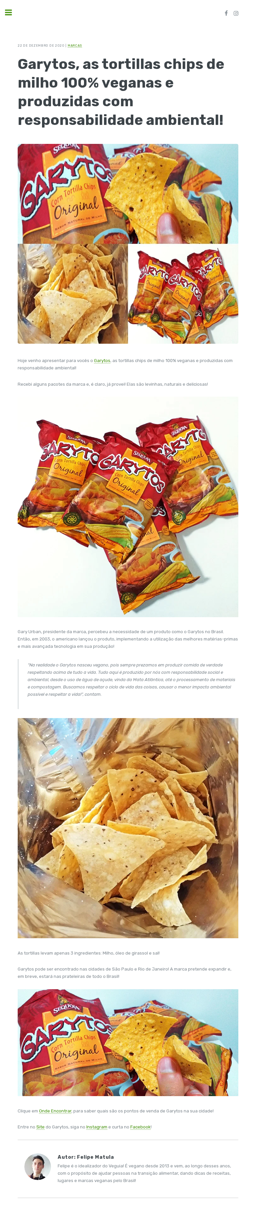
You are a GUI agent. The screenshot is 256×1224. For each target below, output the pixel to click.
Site (40, 1126)
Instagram (96, 1126)
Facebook (140, 1126)
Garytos (102, 360)
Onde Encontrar (55, 1110)
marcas (75, 45)
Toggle (12, 12)
